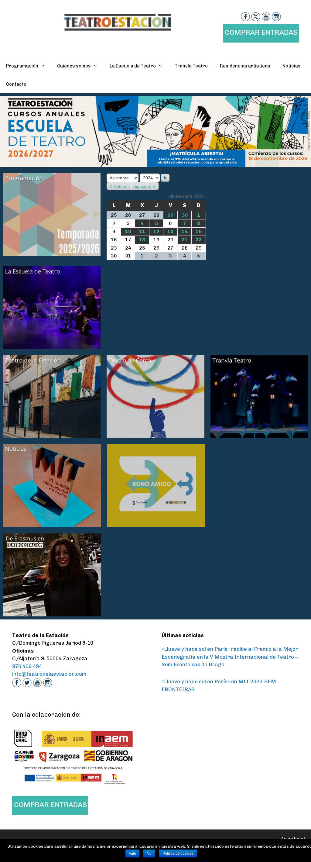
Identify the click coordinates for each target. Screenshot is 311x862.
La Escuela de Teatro (133, 66)
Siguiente (142, 186)
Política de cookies (177, 853)
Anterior (121, 186)
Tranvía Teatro (191, 66)
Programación (22, 66)
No (149, 853)
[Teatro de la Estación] (117, 22)
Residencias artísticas (245, 66)
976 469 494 (27, 666)
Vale (132, 853)
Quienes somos (74, 66)
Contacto (16, 84)
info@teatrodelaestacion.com (49, 674)
